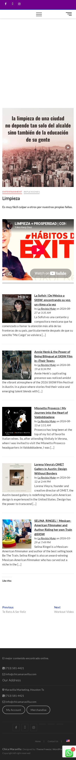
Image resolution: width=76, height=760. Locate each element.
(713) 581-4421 (14, 668)
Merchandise (38, 709)
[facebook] (5, 4)
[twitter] (12, 4)
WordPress (58, 749)
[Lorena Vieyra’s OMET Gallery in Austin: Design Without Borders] (16, 465)
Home (38, 741)
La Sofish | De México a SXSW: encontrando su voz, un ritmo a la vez (52, 300)
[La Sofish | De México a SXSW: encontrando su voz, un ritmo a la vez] (16, 296)
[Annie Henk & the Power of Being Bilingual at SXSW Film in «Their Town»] (16, 352)
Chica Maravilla (11, 749)
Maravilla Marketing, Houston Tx (24, 689)
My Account (13, 709)
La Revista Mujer (47, 308)
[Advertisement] (38, 58)
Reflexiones (32, 191)
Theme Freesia (43, 749)
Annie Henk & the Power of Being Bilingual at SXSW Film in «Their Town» (53, 356)
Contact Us (53, 741)
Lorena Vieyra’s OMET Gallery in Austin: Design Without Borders (50, 469)
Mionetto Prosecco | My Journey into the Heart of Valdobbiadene (51, 412)
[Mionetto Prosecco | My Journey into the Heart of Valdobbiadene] (16, 409)
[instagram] (19, 4)
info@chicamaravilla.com (20, 674)
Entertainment (12, 191)
